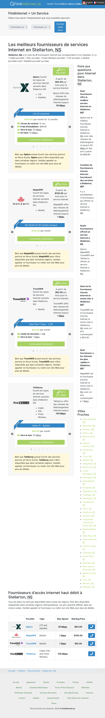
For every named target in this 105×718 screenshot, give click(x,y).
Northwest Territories (23, 693)
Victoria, (88, 516)
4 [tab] (45, 146)
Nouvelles (82, 4)
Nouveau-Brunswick (48, 693)
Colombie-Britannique (38, 687)
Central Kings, (89, 547)
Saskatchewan (53, 698)
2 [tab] (37, 146)
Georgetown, (89, 482)
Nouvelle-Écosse (71, 693)
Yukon (53, 703)
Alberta (19, 687)
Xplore (29, 626)
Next (70, 127)
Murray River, (89, 438)
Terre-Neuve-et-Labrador (78, 698)
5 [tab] (48, 146)
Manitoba (85, 687)
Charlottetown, (90, 541)
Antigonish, (88, 451)
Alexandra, (89, 498)
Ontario (22, 698)
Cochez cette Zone (60, 27)
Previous (12, 127)
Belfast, (88, 460)
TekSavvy (31, 653)
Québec (36, 698)
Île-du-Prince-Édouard (64, 687)
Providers (59, 4)
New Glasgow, (89, 420)
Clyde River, (88, 558)
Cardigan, (89, 495)
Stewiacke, (90, 491)
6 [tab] (50, 449)
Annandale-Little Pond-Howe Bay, (89, 522)
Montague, (89, 477)
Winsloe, (88, 583)
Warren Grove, (89, 574)
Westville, (89, 425)
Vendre (50, 4)
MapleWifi (31, 635)
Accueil (16, 682)
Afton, (87, 508)
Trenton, (88, 429)
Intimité (89, 682)
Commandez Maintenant (41, 139)
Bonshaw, (89, 563)
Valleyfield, (89, 463)
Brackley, (88, 587)
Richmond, (89, 467)
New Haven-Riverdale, (89, 568)
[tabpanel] (41, 127)
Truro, (87, 456)
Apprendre (75, 4)
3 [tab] (41, 146)
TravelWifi (31, 643)
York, (87, 580)
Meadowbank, (89, 530)
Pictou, (88, 433)
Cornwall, (89, 552)
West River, (89, 536)
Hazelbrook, (88, 503)
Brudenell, (89, 487)
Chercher (66, 4)
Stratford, (89, 512)
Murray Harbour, (88, 444)
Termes (75, 682)
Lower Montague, (89, 472)
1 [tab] (33, 146)
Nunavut (89, 693)
